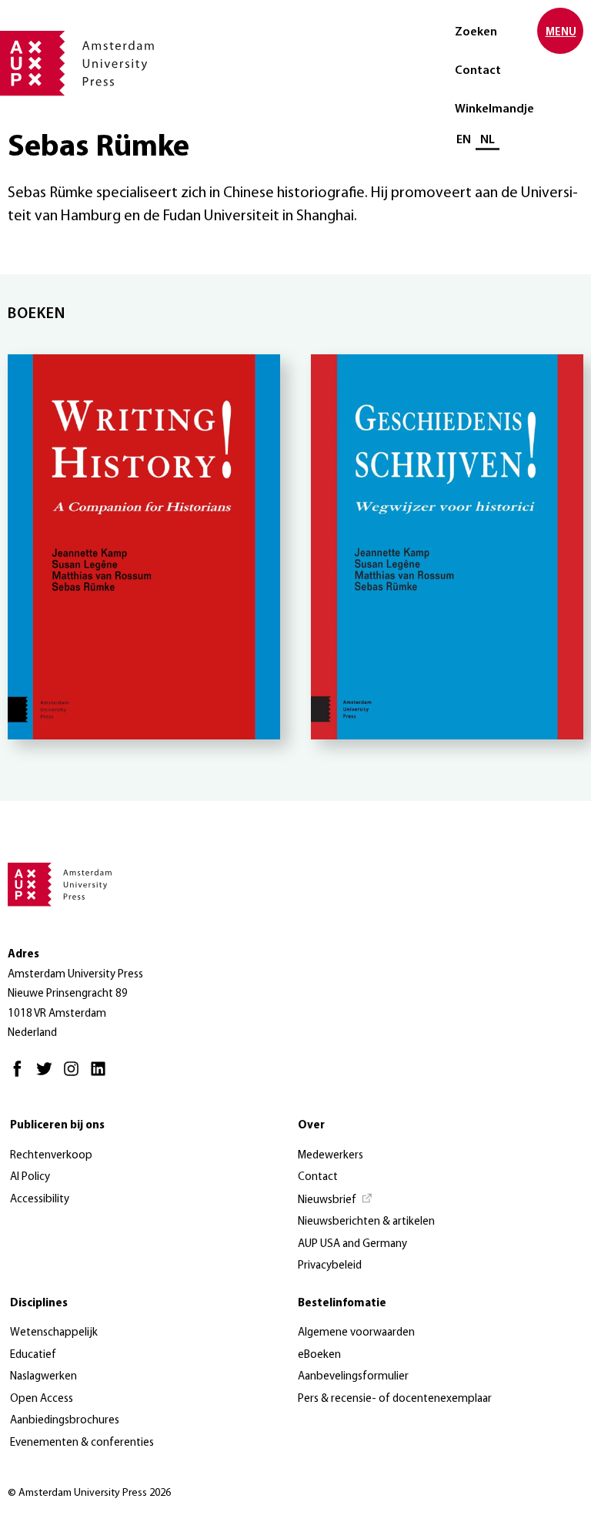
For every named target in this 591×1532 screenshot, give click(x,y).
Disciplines (39, 1303)
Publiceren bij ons (57, 1125)
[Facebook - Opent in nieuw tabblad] (21, 1075)
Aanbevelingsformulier (353, 1377)
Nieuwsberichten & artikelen (366, 1222)
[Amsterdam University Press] (77, 64)
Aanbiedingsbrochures (64, 1420)
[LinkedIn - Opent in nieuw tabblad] (101, 1075)
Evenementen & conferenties (82, 1443)
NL (487, 140)
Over (311, 1125)
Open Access (41, 1399)
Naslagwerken (43, 1377)
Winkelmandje (494, 109)
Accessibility (39, 1199)
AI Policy (30, 1177)
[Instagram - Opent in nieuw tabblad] (75, 1075)
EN (463, 140)
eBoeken (319, 1355)
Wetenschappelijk (54, 1333)
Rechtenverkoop (51, 1156)
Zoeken (476, 32)
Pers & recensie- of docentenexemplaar (395, 1399)
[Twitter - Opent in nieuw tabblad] (48, 1075)
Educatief (33, 1355)
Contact (478, 71)
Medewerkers (330, 1156)
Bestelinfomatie (342, 1303)
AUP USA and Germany (352, 1244)
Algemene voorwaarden (356, 1333)
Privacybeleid (330, 1266)
